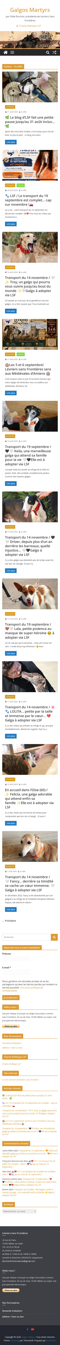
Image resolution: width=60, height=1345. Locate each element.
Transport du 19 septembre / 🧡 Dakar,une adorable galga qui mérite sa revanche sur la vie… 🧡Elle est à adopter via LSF (30, 1153)
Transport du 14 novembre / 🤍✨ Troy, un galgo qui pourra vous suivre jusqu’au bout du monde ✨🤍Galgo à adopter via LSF (30, 286)
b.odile (24, 112)
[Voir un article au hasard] (54, 52)
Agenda (21, 185)
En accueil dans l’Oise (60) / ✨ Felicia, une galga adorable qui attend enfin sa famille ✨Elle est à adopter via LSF (29, 799)
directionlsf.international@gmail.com (18, 1261)
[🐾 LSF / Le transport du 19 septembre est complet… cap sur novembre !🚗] (30, 165)
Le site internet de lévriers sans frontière (20, 1079)
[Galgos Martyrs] (5, 52)
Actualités (10, 107)
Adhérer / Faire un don (12, 1047)
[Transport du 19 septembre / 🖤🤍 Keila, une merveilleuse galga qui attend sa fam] (30, 416)
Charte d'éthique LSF (30, 25)
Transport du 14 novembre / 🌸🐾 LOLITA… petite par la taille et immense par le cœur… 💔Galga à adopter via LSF (30, 713)
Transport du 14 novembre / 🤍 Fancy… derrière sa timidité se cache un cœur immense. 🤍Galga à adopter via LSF (30, 883)
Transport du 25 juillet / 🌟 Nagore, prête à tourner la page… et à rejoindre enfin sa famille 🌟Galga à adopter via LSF (28, 1192)
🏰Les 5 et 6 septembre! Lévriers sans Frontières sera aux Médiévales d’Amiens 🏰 (28, 369)
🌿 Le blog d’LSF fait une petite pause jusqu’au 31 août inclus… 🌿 (30, 121)
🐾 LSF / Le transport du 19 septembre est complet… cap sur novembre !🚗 (28, 200)
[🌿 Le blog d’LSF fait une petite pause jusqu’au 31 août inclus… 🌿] (30, 87)
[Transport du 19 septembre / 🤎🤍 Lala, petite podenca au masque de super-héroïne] (30, 594)
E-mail (6, 967)
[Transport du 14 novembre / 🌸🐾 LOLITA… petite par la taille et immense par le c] (30, 676)
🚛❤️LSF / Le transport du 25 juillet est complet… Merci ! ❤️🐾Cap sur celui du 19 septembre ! (28, 1164)
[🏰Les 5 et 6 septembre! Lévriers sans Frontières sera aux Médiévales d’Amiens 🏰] (30, 334)
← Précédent (9, 920)
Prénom (6, 953)
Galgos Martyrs (30, 10)
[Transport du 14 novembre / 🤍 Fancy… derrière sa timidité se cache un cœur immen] (30, 846)
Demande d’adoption (11, 1043)
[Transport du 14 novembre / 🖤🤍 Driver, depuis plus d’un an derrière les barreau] (30, 506)
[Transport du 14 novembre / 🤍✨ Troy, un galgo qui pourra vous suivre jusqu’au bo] (30, 247)
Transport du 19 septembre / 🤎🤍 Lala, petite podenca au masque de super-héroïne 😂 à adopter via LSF (29, 631)
